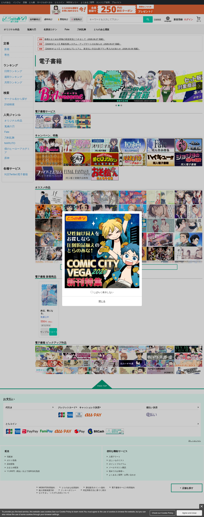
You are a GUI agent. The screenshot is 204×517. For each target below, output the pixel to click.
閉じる (102, 301)
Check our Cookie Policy (162, 512)
